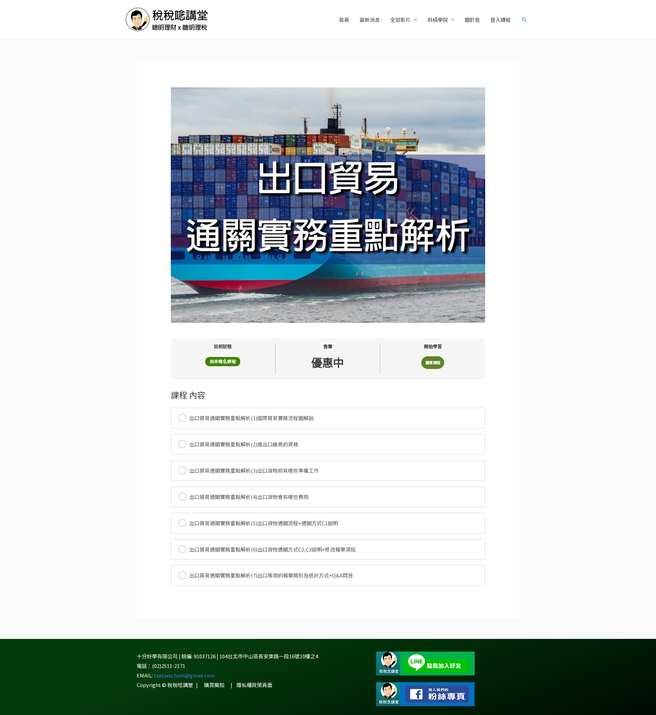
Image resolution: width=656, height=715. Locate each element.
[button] (524, 19)
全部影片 (400, 19)
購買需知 (214, 684)
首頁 (344, 19)
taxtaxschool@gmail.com (184, 675)
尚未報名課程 (222, 361)
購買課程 (432, 362)
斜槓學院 (437, 19)
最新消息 (369, 19)
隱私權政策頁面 (254, 684)
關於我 (472, 19)
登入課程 (500, 19)
